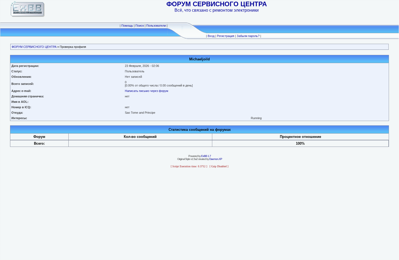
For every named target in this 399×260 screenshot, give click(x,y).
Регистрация (225, 36)
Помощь (127, 25)
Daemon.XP (215, 158)
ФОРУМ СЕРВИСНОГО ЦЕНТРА (34, 46)
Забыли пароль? (248, 36)
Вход (211, 36)
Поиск (139, 25)
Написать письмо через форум (146, 90)
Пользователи (156, 25)
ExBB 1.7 (206, 155)
